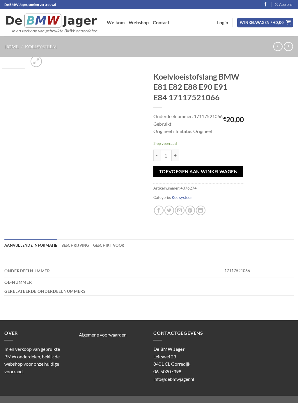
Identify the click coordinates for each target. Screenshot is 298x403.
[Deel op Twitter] (169, 210)
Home (11, 46)
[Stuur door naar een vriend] (180, 210)
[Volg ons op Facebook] (265, 4)
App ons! (286, 4)
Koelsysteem (41, 46)
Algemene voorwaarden (103, 334)
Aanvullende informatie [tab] (30, 245)
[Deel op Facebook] (159, 210)
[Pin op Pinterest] (190, 210)
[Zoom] (36, 61)
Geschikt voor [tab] (108, 245)
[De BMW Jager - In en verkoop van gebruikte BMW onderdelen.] (51, 20)
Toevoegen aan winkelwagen (198, 171)
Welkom (116, 22)
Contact (161, 22)
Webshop (139, 22)
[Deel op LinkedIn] (200, 210)
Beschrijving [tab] (75, 245)
